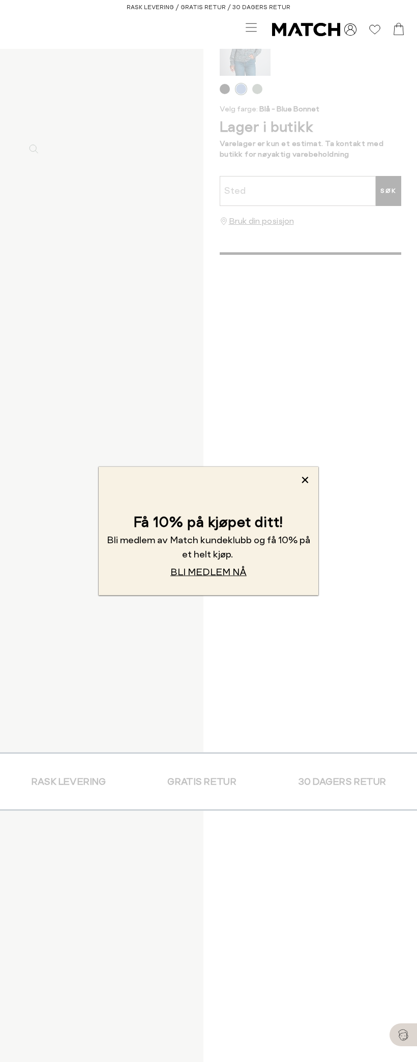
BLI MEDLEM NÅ (208, 572)
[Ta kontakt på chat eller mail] (403, 1034)
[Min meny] (350, 29)
